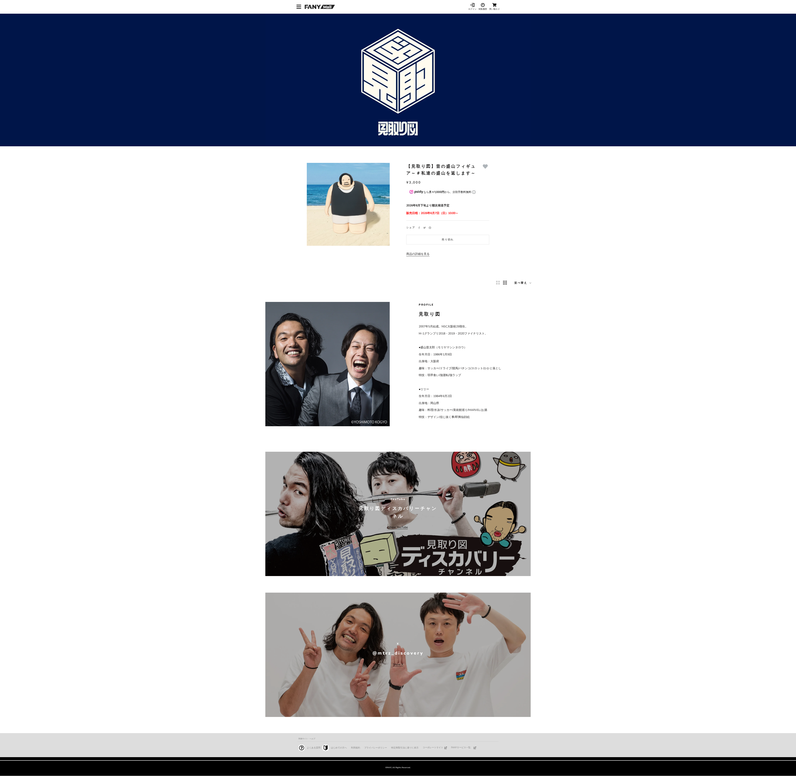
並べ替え (521, 283)
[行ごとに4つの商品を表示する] (505, 282)
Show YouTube (398, 527)
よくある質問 (313, 747)
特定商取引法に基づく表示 (405, 747)
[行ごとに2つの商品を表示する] (498, 282)
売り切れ (448, 239)
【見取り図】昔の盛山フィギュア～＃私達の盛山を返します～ (441, 169)
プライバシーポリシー (375, 747)
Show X (398, 664)
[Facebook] (419, 227)
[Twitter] (424, 227)
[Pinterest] (430, 227)
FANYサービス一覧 (461, 747)
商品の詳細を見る (418, 254)
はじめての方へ (339, 747)
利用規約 (355, 747)
